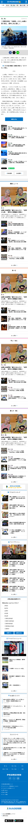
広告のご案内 (5, 792)
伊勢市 (6, 605)
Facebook (10, 778)
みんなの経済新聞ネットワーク (14, 809)
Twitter (14, 778)
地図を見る (14, 119)
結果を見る (19, 633)
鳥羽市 (6, 608)
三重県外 (6, 628)
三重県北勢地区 (8, 618)
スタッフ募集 (5, 794)
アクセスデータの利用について (8, 788)
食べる (7, 5)
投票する (9, 633)
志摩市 (6, 610)
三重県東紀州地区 (9, 626)
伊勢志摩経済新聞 (13, 2)
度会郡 (6, 616)
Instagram (18, 778)
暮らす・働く (22, 5)
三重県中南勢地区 (9, 621)
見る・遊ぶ (13, 5)
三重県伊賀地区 (8, 623)
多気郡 (6, 613)
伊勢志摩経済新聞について (7, 784)
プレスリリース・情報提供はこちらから (10, 786)
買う (18, 5)
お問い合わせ (5, 790)
